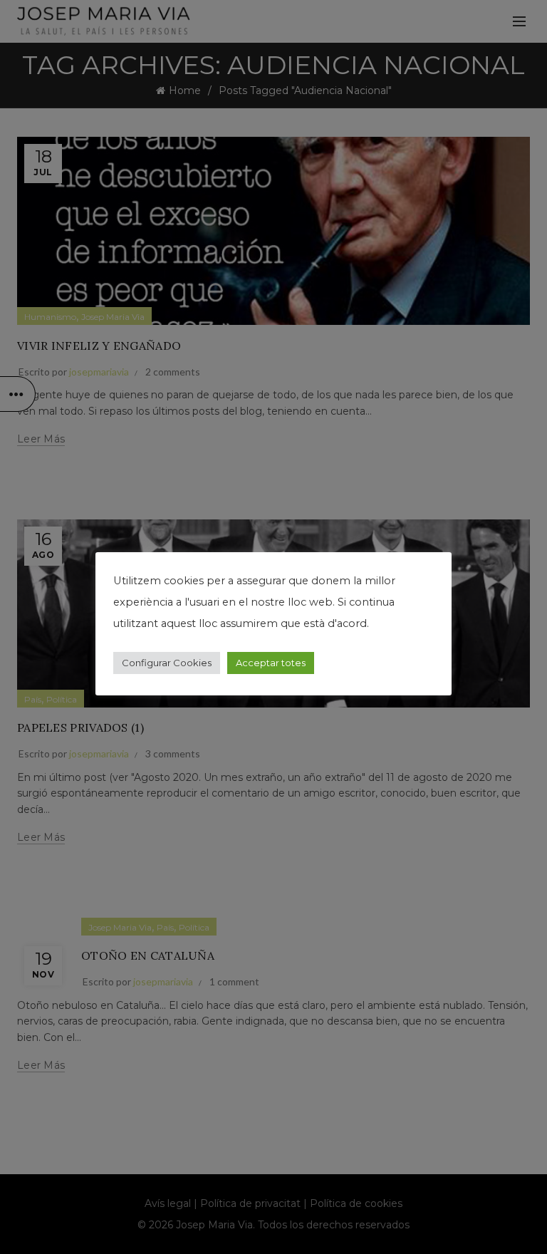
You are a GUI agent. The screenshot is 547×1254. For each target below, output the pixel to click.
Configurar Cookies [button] (167, 662)
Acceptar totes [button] (271, 662)
